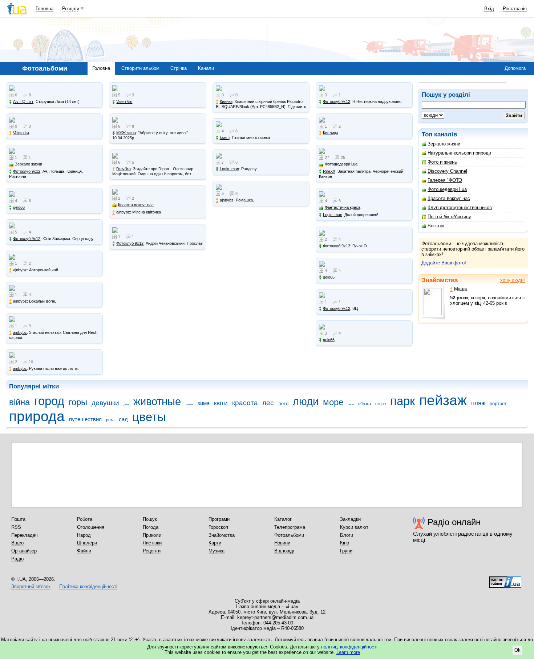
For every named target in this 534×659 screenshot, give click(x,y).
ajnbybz (20, 270)
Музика (216, 551)
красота (245, 403)
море (333, 402)
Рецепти (152, 551)
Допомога (515, 68)
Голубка (123, 169)
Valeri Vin (124, 101)
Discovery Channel (447, 171)
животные (157, 401)
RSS (16, 527)
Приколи (152, 535)
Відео (17, 543)
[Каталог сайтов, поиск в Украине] (505, 579)
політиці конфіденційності (349, 647)
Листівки (152, 543)
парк (402, 401)
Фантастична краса (342, 207)
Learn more (348, 652)
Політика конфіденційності (88, 586)
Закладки (350, 519)
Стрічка (178, 68)
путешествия (85, 419)
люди (306, 401)
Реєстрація (515, 8)
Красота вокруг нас (449, 198)
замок (189, 404)
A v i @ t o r (23, 101)
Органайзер (24, 551)
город (49, 401)
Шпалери (87, 543)
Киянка (226, 101)
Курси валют (354, 527)
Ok (517, 650)
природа (37, 416)
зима (204, 403)
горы (78, 402)
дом (126, 404)
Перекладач (24, 535)
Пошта (18, 519)
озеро (380, 404)
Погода (150, 527)
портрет (498, 403)
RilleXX (329, 171)
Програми (219, 519)
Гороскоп (218, 527)
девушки (105, 403)
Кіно (344, 543)
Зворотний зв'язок (30, 586)
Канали (206, 68)
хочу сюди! (512, 280)
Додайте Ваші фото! (443, 262)
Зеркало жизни (444, 144)
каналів (445, 134)
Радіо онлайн (454, 522)
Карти (215, 543)
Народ (84, 535)
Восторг (436, 225)
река (110, 420)
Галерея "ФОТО (445, 180)
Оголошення (90, 527)
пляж (478, 403)
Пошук (150, 519)
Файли (84, 551)
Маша (460, 289)
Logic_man (229, 169)
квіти (221, 403)
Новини (282, 543)
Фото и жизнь (442, 162)
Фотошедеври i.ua (447, 189)
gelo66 (19, 207)
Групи (346, 551)
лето (283, 403)
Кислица (330, 133)
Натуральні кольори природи (459, 153)
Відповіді (284, 551)
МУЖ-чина (126, 133)
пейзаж (443, 400)
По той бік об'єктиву (449, 216)
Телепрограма (289, 527)
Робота (84, 519)
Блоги (346, 535)
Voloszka (21, 133)
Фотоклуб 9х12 (26, 171)
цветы (149, 417)
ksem (225, 137)
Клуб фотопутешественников (460, 207)
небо (351, 404)
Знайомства (440, 280)
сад (123, 419)
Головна (44, 8)
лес (268, 403)
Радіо (17, 559)
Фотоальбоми (289, 535)
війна (19, 402)
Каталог (283, 519)
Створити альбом (140, 68)
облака (364, 404)
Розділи (70, 8)
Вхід (489, 8)
